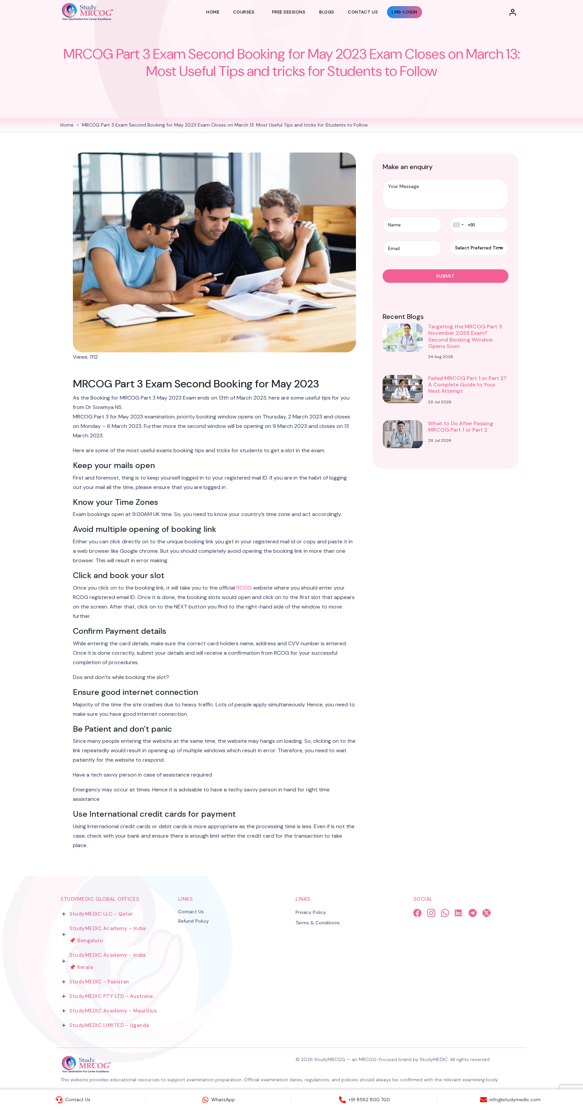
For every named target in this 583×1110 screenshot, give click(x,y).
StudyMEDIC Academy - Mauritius (113, 1010)
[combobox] (458, 225)
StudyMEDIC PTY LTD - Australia (110, 996)
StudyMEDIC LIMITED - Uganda (109, 1025)
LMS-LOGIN (404, 12)
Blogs (326, 12)
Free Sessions (289, 12)
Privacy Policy (311, 912)
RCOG (244, 587)
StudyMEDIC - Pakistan (99, 981)
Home (212, 12)
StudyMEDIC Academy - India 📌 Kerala (107, 961)
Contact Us (363, 12)
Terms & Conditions (318, 923)
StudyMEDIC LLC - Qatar (101, 914)
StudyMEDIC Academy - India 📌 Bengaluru (107, 934)
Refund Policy (193, 921)
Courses (244, 12)
